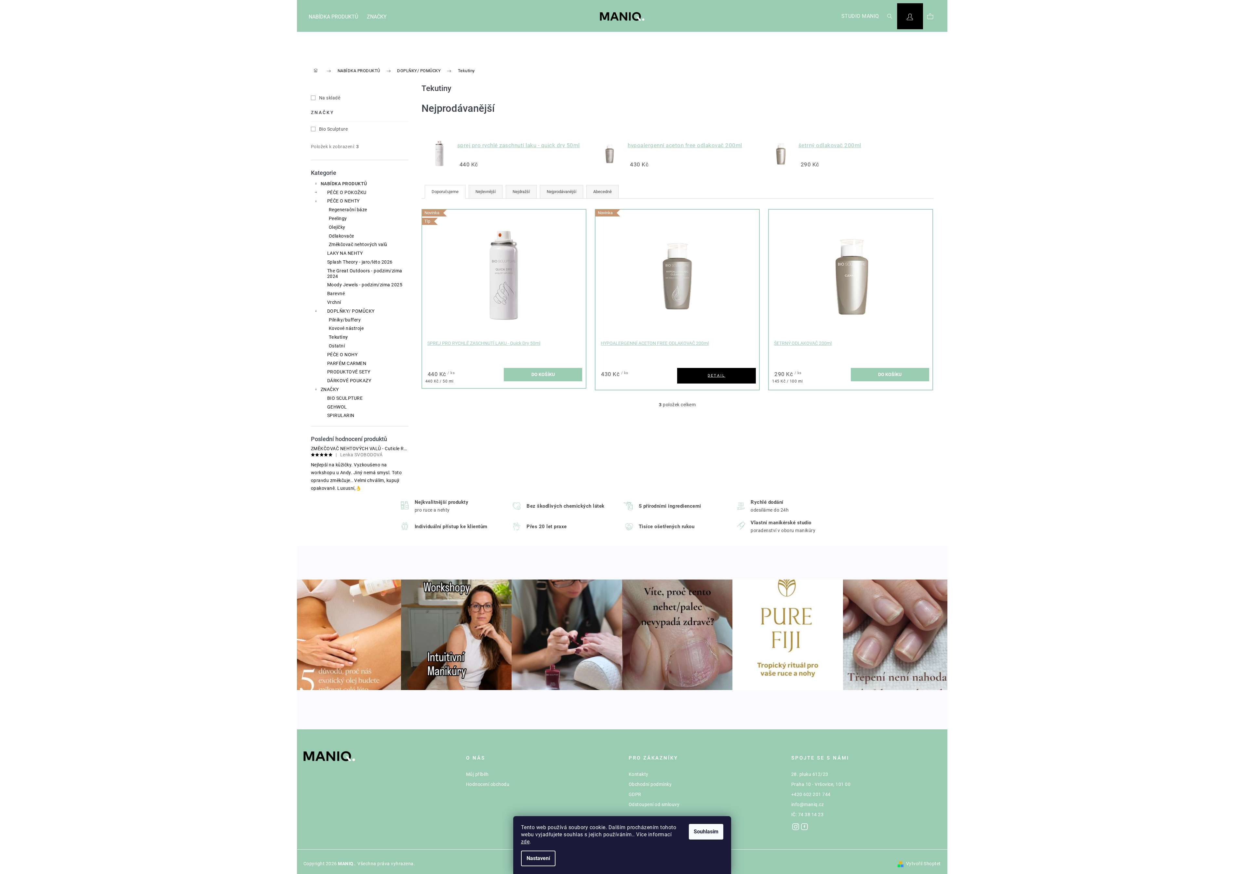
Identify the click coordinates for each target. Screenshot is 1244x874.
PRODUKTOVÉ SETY (348, 371)
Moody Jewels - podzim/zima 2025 (365, 284)
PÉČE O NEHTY (343, 200)
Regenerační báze (348, 209)
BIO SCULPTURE (345, 398)
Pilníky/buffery (345, 319)
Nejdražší (521, 191)
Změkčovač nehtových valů (358, 244)
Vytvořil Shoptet (923, 863)
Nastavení (538, 858)
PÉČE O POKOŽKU (347, 192)
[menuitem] (333, 17)
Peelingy (338, 218)
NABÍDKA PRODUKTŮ (344, 183)
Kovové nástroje (346, 328)
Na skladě (330, 97)
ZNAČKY (330, 389)
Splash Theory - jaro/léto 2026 (360, 262)
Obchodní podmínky (650, 784)
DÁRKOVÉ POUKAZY (349, 380)
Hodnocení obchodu (488, 784)
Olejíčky (337, 227)
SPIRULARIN (340, 415)
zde (525, 842)
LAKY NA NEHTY (345, 253)
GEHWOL (337, 407)
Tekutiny (338, 337)
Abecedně (602, 191)
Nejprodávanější (561, 191)
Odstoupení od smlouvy (654, 804)
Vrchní (334, 302)
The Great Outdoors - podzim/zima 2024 (364, 273)
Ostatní (337, 345)
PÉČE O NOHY (342, 354)
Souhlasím (706, 831)
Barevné (336, 293)
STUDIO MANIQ (860, 16)
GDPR (635, 794)
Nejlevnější (485, 191)
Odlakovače (341, 236)
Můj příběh (477, 774)
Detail (716, 375)
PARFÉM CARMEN (347, 363)
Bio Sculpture (334, 129)
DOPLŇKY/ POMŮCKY (351, 311)
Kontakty (639, 774)
